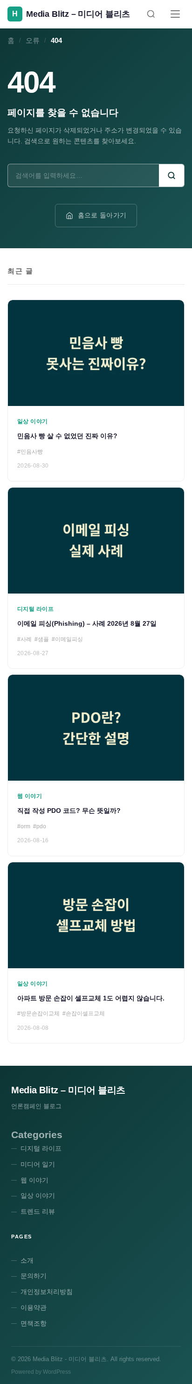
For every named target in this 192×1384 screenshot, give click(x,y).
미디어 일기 (38, 1164)
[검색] (151, 14)
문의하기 (34, 1275)
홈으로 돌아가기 (102, 215)
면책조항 (34, 1323)
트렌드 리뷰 (38, 1211)
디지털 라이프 (41, 1148)
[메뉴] (175, 14)
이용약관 (34, 1307)
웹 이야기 (34, 1180)
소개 (27, 1260)
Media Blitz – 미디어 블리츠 (68, 1090)
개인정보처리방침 (47, 1291)
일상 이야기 (38, 1195)
